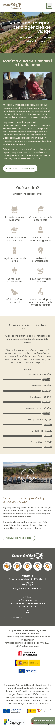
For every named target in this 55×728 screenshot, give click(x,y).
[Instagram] (27, 611)
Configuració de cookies (12, 617)
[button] (49, 6)
